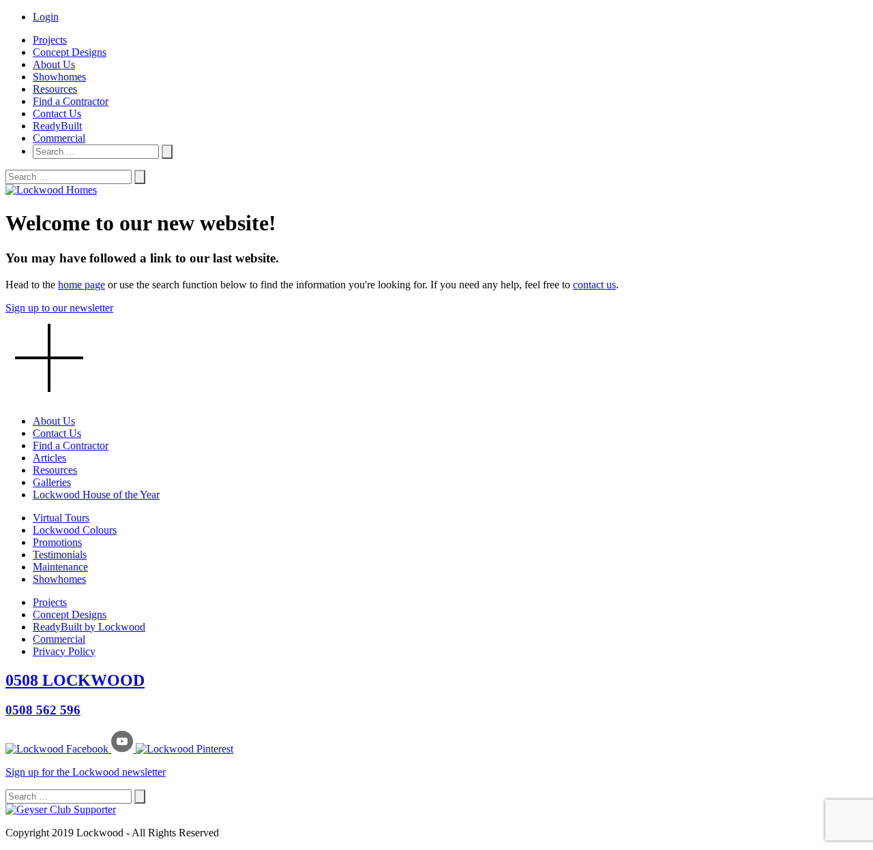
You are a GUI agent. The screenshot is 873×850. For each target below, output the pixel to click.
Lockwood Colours (75, 530)
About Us (54, 64)
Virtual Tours (61, 517)
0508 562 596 (42, 710)
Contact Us (57, 113)
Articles (49, 458)
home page (81, 284)
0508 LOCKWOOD (75, 680)
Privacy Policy (64, 651)
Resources (55, 89)
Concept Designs (69, 52)
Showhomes (59, 76)
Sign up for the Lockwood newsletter (85, 772)
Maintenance (60, 567)
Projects (50, 40)
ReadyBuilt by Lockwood (89, 627)
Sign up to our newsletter (59, 308)
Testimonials (60, 554)
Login (46, 16)
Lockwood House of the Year (96, 494)
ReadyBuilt (57, 126)
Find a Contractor (70, 101)
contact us (594, 284)
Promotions (57, 542)
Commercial (59, 138)
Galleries (52, 482)
